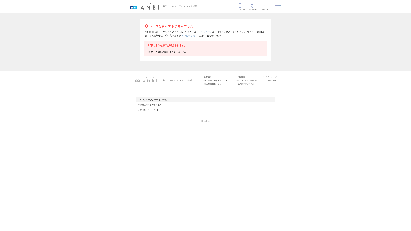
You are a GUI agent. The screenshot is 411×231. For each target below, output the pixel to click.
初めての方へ (240, 9)
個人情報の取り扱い (213, 84)
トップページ (205, 31)
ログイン (264, 9)
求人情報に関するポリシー (215, 80)
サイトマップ (271, 77)
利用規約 (208, 77)
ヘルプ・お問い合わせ (247, 80)
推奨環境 (241, 77)
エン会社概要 (271, 80)
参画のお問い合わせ (246, 84)
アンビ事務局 (188, 35)
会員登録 (253, 9)
